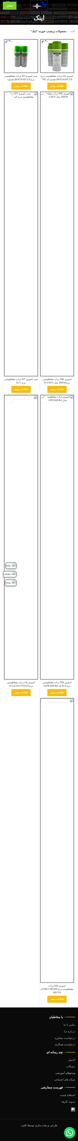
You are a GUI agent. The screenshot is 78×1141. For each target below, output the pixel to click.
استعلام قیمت (67, 1095)
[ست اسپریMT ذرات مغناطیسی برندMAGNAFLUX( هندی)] (21, 56)
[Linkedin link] (34, 1134)
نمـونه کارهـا (68, 1101)
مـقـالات (70, 1066)
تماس (10, 5)
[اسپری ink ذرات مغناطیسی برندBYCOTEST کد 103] (21, 537)
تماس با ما (69, 1024)
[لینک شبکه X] (43, 1134)
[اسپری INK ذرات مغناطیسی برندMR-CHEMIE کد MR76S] (57, 840)
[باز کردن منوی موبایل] (73, 5)
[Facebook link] (48, 1134)
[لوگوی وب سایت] (39, 5)
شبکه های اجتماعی (64, 1079)
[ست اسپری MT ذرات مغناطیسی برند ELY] (21, 234)
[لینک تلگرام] (29, 1134)
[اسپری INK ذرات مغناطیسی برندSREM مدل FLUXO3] (57, 234)
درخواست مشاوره (65, 1038)
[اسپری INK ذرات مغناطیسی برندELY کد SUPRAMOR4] (57, 537)
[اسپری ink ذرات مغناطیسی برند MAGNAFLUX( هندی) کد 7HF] (57, 56)
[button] (69, 1132)
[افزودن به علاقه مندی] (45, 44)
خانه (72, 31)
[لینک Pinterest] (39, 1134)
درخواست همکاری (65, 1044)
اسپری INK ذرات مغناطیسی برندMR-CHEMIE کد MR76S (57, 989)
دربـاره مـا (69, 1031)
